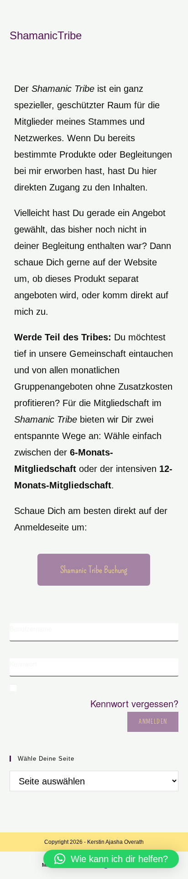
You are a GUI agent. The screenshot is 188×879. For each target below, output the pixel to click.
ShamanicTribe (46, 35)
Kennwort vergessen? (134, 703)
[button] (111, 859)
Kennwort (23, 663)
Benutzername (31, 628)
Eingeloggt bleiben (61, 687)
